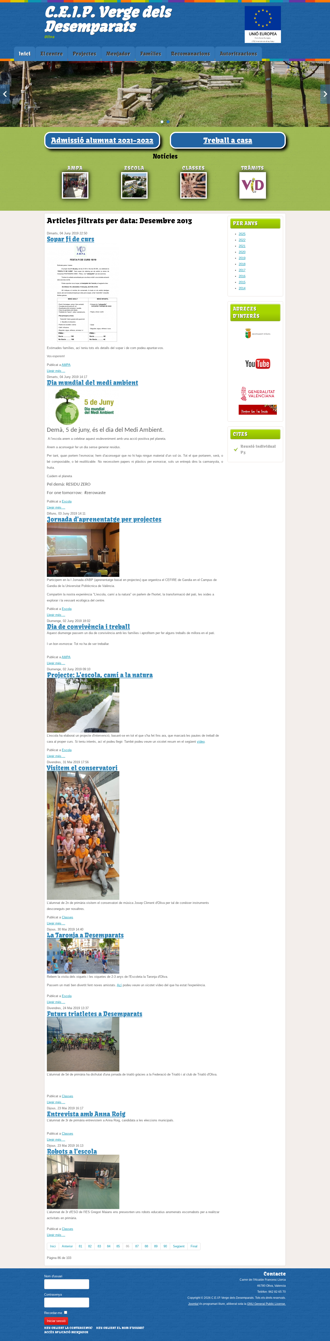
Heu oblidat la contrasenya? (68, 1328)
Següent (179, 1246)
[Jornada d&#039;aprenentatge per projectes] (83, 576)
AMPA (66, 365)
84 (108, 1246)
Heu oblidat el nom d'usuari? (120, 1328)
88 (146, 1246)
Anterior (67, 1246)
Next (325, 94)
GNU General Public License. (266, 1304)
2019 (242, 258)
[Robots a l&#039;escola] (83, 1208)
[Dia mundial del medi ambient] (83, 426)
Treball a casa (227, 140)
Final (194, 1246)
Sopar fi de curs (70, 239)
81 (80, 1246)
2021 (242, 246)
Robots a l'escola (72, 1151)
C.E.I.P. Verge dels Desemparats (107, 19)
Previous (5, 94)
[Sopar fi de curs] (83, 344)
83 (99, 1246)
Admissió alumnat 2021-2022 (102, 140)
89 (156, 1246)
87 (137, 1246)
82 (90, 1246)
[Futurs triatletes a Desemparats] (83, 1070)
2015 (242, 282)
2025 (242, 234)
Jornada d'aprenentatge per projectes (104, 519)
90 (165, 1246)
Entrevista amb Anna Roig (86, 1114)
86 (127, 1246)
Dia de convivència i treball (88, 627)
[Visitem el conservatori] (83, 899)
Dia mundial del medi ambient (92, 383)
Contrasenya (53, 1294)
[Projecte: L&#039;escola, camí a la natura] (83, 731)
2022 (242, 240)
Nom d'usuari (53, 1276)
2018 (242, 264)
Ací (119, 985)
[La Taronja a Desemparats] (83, 972)
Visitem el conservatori (82, 768)
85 (118, 1246)
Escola (67, 501)
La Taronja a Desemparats (85, 935)
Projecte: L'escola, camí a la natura (100, 675)
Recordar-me (53, 1313)
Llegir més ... (56, 371)
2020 (242, 252)
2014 (242, 288)
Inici (53, 1246)
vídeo (201, 741)
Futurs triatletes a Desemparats (94, 1014)
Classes (67, 917)
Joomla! (193, 1304)
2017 (242, 270)
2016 (242, 276)
